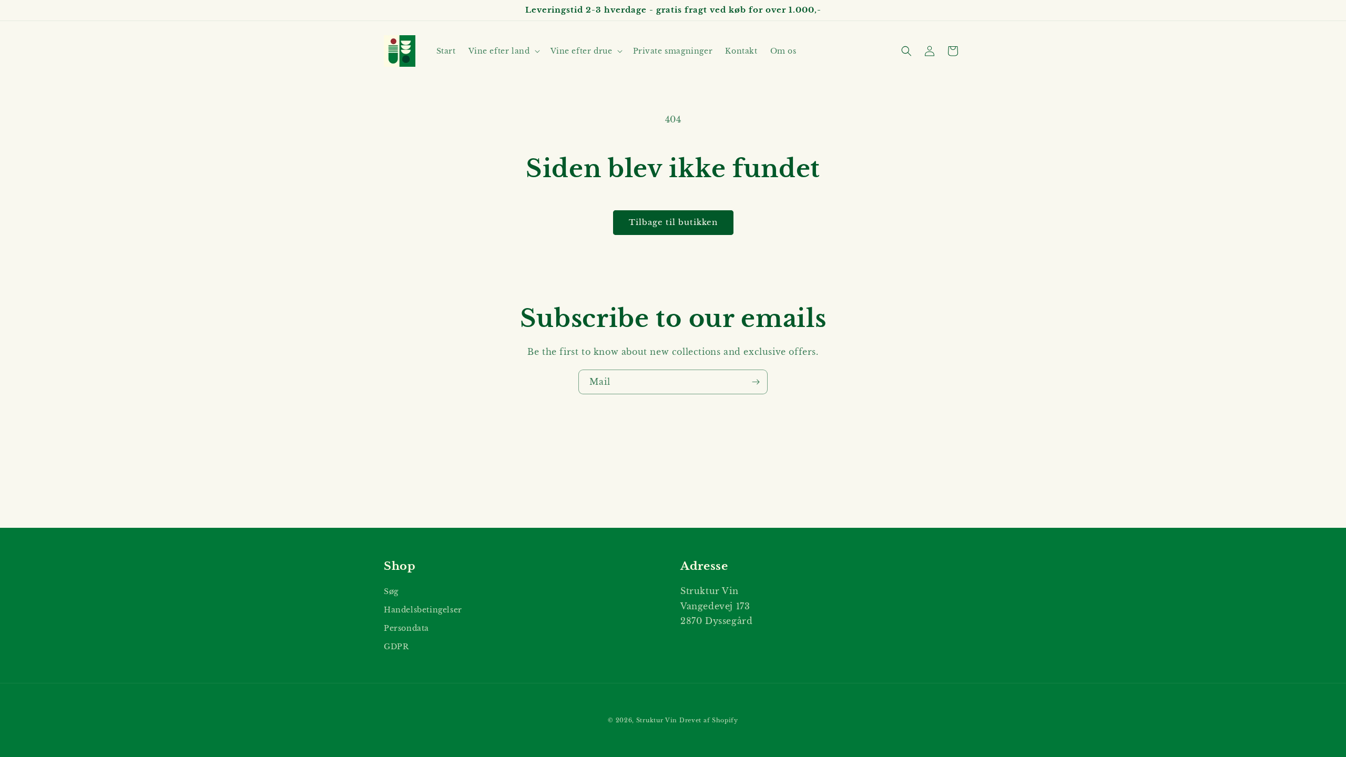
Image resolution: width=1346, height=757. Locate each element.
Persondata (406, 628)
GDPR (396, 646)
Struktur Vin (656, 720)
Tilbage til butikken (673, 222)
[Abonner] (755, 382)
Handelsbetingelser (423, 610)
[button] (503, 51)
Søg (391, 591)
